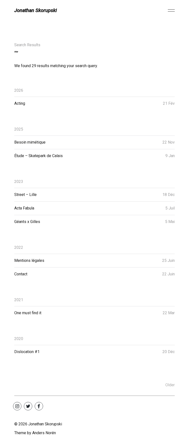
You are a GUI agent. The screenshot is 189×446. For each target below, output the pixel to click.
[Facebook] (39, 406)
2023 (18, 181)
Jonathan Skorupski (35, 10)
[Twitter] (28, 406)
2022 (18, 247)
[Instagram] (17, 406)
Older (170, 385)
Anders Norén (44, 433)
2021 (18, 299)
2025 (18, 129)
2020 (18, 338)
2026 (18, 90)
